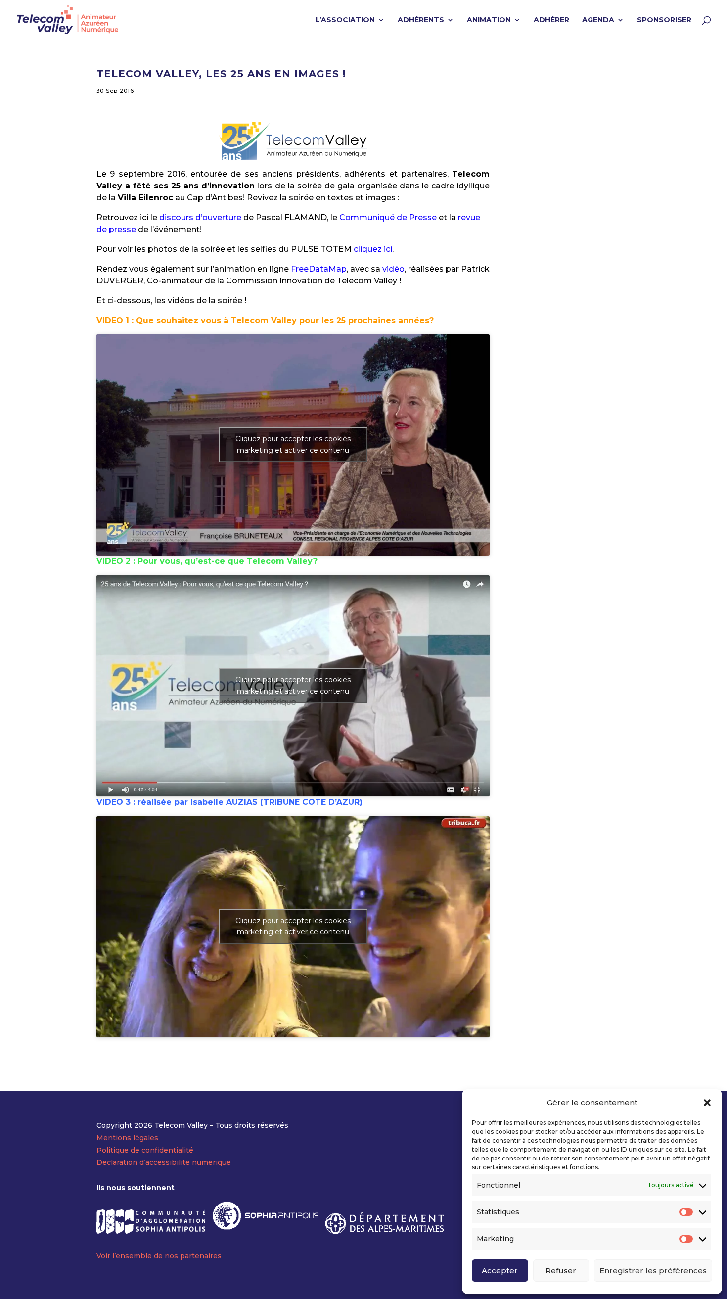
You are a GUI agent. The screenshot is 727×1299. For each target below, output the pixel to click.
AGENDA (598, 20)
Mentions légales (127, 1137)
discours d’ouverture (201, 217)
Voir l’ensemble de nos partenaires (159, 1256)
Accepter (500, 1270)
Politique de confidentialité (144, 1150)
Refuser (560, 1270)
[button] (707, 1103)
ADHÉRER (551, 20)
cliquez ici (373, 249)
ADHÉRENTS (421, 20)
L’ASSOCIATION (345, 20)
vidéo (393, 269)
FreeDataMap (319, 269)
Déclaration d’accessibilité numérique (163, 1162)
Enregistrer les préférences (653, 1270)
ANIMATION (489, 20)
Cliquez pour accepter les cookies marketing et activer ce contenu (293, 444)
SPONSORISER (664, 20)
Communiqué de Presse (388, 217)
